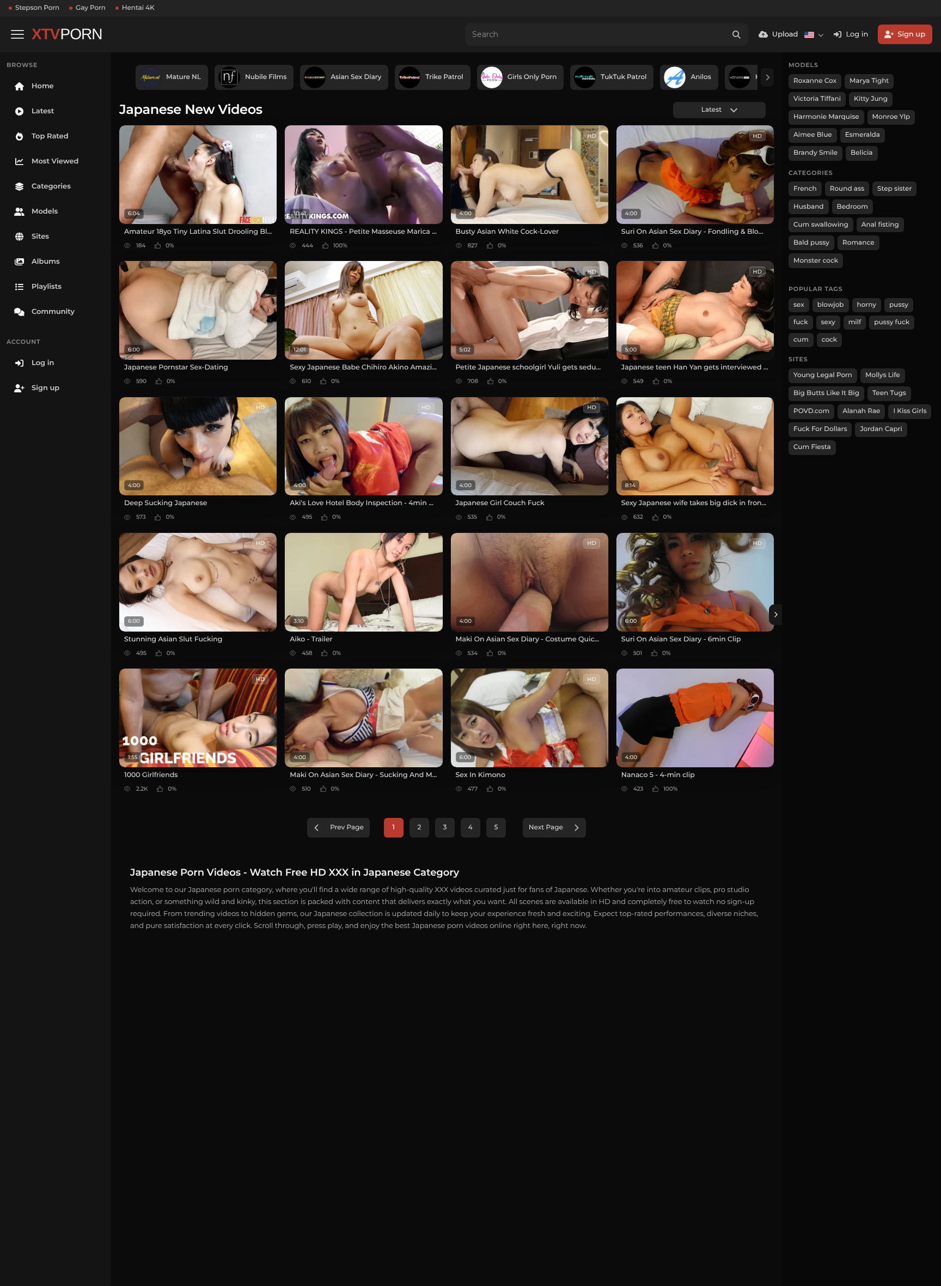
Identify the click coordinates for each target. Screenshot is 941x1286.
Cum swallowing (820, 225)
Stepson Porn (37, 8)
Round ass (847, 189)
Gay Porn (91, 8)
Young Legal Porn (822, 375)
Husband (808, 207)
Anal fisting (880, 225)
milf (854, 322)
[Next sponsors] (767, 77)
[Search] (736, 34)
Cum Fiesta (812, 447)
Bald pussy (811, 243)
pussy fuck (891, 322)
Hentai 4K (138, 8)
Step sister (894, 189)
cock (830, 340)
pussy (898, 305)
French (805, 189)
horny (866, 305)
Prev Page (347, 827)
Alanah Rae (861, 411)
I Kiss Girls (909, 411)
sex (798, 305)
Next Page (546, 827)
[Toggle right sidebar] (775, 614)
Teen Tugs (889, 393)
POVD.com (811, 411)
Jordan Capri (881, 429)
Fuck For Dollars (820, 429)
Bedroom (852, 207)
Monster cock (815, 261)
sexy (828, 322)
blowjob (830, 305)
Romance (858, 243)
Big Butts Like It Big (826, 393)
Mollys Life (882, 375)
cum (801, 340)
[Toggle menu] (17, 34)
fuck (800, 322)
